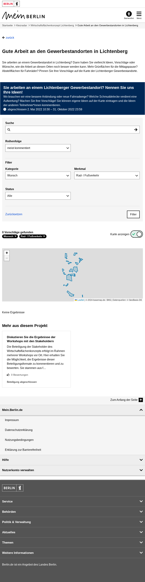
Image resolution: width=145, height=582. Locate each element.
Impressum (12, 420)
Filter (133, 214)
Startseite (7, 25)
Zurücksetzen (13, 214)
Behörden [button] (9, 511)
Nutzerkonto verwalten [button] (18, 470)
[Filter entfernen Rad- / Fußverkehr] (44, 236)
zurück (10, 37)
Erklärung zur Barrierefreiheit (23, 449)
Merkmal (80, 168)
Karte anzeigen (119, 234)
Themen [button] (7, 542)
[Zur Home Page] (23, 15)
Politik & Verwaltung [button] (16, 522)
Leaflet (80, 299)
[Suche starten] (136, 129)
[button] (6, 253)
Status (9, 189)
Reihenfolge (13, 141)
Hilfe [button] (5, 460)
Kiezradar (21, 25)
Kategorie (11, 168)
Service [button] (7, 501)
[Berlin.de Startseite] (12, 487)
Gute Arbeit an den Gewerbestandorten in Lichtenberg (107, 25)
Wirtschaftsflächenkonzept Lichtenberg (52, 25)
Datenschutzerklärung (19, 429)
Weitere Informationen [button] (18, 553)
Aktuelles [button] (8, 532)
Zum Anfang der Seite (124, 399)
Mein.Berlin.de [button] (12, 410)
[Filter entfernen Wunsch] (15, 236)
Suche (9, 123)
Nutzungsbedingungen (19, 439)
